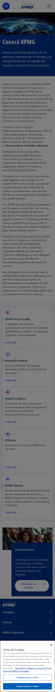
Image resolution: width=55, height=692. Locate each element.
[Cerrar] (51, 644)
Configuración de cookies (27, 677)
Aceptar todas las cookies (27, 686)
